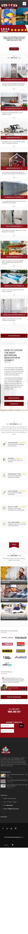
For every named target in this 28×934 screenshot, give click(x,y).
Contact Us (14, 404)
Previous (23, 689)
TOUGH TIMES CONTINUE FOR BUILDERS (17, 780)
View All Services (14, 336)
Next (25, 689)
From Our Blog (6, 772)
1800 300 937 (14, 711)
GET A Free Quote (14, 709)
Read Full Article (14, 398)
